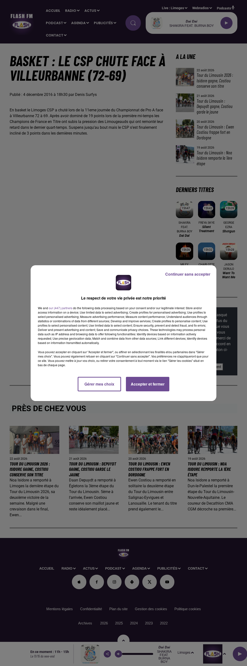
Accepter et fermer (148, 384)
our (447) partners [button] (60, 308)
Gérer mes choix (99, 384)
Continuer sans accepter (187, 274)
